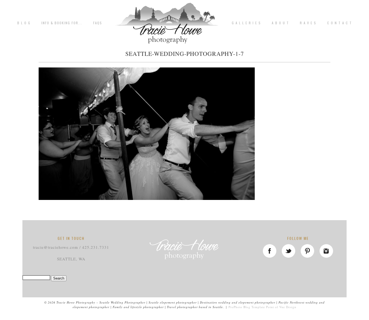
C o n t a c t (339, 23)
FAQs (97, 23)
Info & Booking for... (61, 23)
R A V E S (308, 23)
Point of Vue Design (281, 307)
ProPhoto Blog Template (247, 307)
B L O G (24, 23)
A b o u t (280, 23)
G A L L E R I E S (246, 23)
